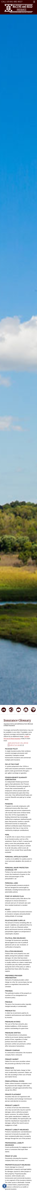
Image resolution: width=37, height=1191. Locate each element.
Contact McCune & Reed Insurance (16, 737)
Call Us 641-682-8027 (11, 1)
